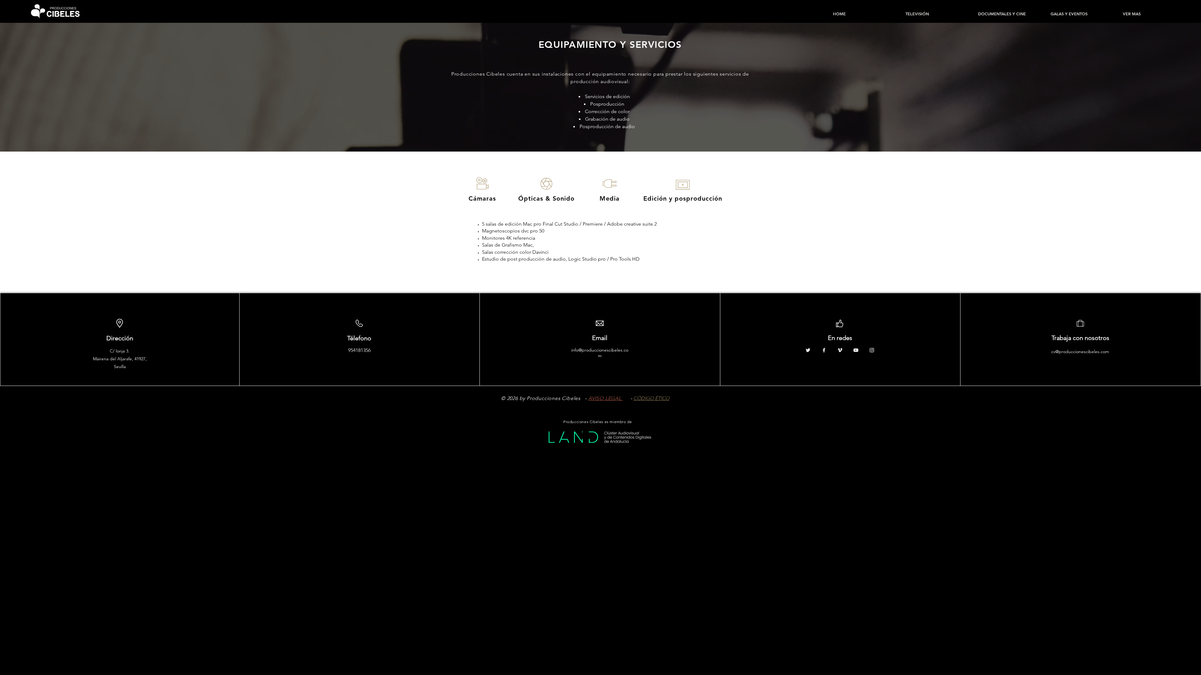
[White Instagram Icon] (872, 350)
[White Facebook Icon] (824, 350)
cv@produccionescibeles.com (1080, 351)
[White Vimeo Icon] (840, 350)
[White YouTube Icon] (856, 350)
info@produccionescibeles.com (599, 352)
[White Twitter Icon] (808, 350)
